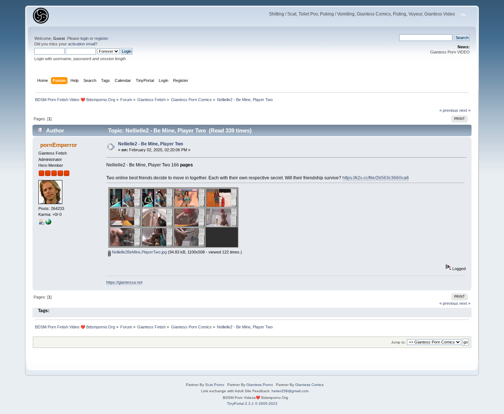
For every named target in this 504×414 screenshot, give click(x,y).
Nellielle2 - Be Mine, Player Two (150, 143)
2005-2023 (268, 403)
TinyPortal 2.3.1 (240, 403)
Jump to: (398, 342)
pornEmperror (58, 145)
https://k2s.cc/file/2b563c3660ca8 (375, 177)
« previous (448, 110)
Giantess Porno (259, 385)
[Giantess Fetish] (48, 223)
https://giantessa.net (124, 282)
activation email (81, 44)
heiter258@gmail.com (290, 391)
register (101, 38)
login (84, 38)
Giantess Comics (309, 385)
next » (464, 110)
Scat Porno (214, 385)
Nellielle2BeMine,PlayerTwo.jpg (139, 252)
